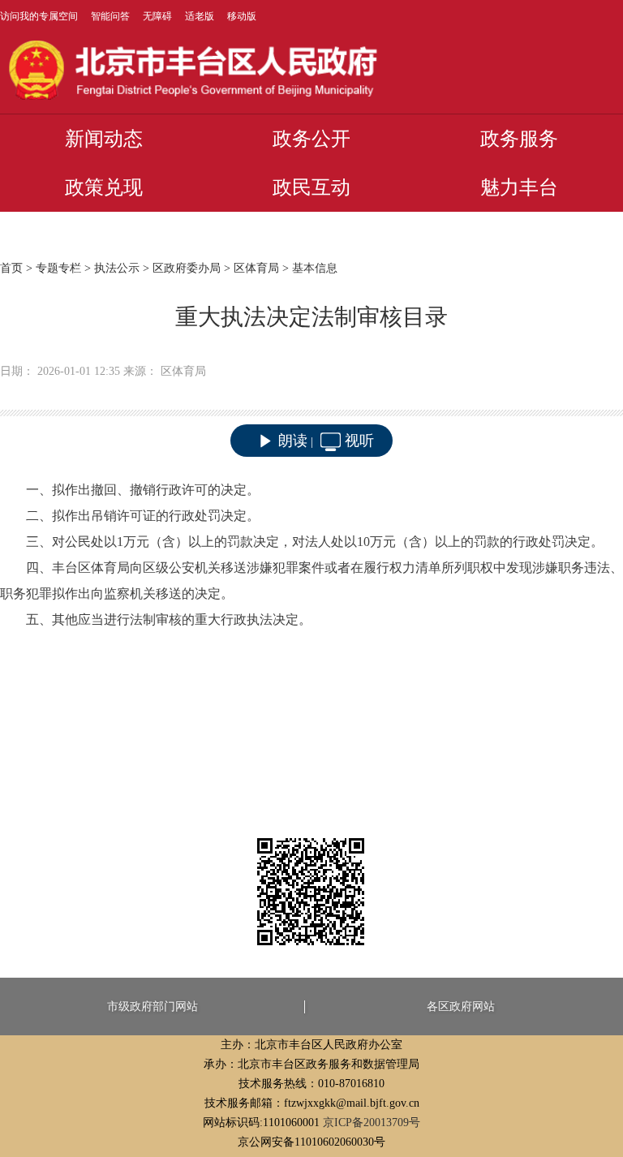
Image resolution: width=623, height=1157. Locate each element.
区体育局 (256, 268)
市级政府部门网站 (152, 1006)
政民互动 (311, 187)
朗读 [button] (292, 440)
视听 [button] (359, 440)
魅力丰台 (519, 187)
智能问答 (110, 16)
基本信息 (314, 268)
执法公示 (117, 268)
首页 (11, 268)
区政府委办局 (187, 268)
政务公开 (311, 138)
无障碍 (157, 16)
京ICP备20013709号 (371, 1122)
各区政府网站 (461, 1006)
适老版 (199, 16)
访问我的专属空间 (39, 16)
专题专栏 (58, 268)
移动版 (241, 16)
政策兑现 (104, 187)
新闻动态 (104, 138)
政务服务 (519, 138)
